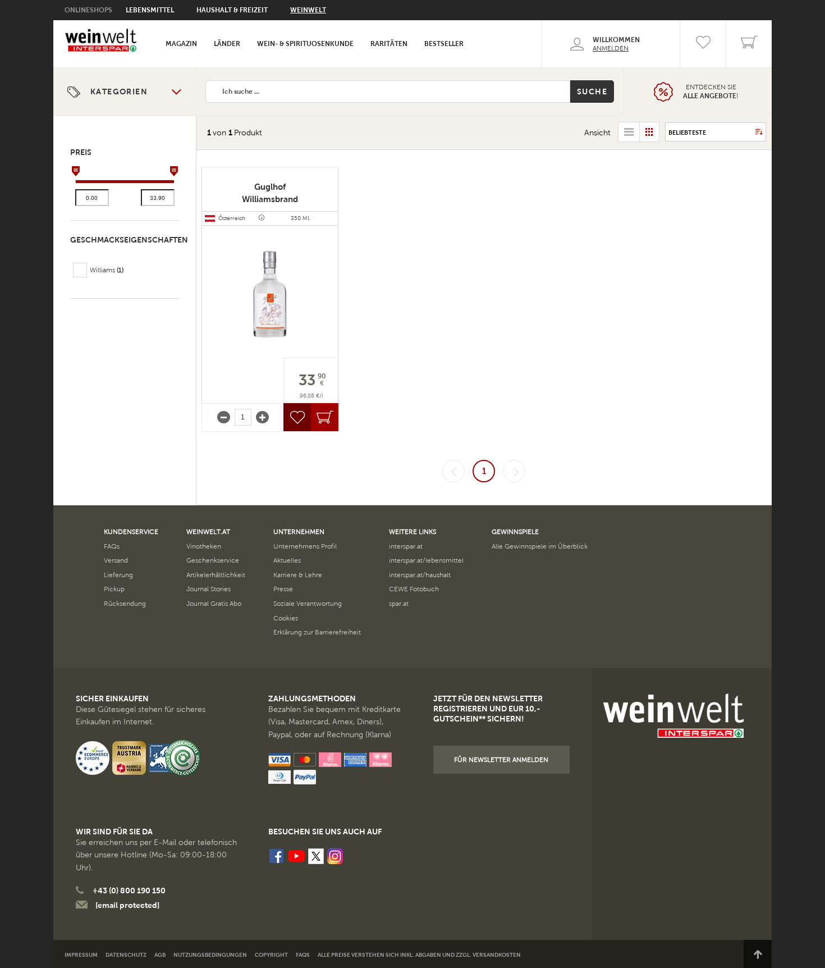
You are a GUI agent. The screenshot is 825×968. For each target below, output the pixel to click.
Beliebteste (687, 132)
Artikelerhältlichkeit (215, 575)
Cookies (285, 618)
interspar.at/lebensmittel (426, 560)
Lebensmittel (150, 10)
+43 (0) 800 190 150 (129, 890)
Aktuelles (287, 560)
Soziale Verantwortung (307, 604)
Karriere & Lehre (297, 575)
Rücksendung (125, 604)
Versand (116, 560)
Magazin (181, 44)
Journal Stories (208, 589)
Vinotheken (203, 546)
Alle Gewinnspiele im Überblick (540, 546)
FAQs (112, 546)
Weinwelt (308, 10)
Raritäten (388, 44)
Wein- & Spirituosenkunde (305, 44)
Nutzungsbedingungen (210, 955)
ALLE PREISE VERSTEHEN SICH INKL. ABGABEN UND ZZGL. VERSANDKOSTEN (419, 955)
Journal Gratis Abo (213, 604)
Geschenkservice (212, 560)
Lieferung (118, 575)
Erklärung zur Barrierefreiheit (317, 632)
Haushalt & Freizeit (232, 10)
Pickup (114, 589)
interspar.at (406, 546)
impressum (81, 955)
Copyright (271, 955)
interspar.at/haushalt (420, 575)
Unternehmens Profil (305, 546)
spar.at (399, 604)
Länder (227, 44)
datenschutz (126, 955)
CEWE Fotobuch (414, 589)
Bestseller (444, 44)
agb (160, 955)
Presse (283, 589)
